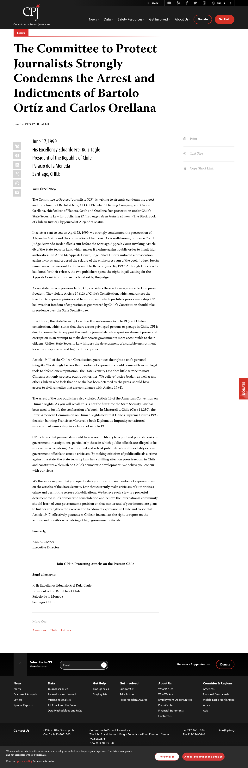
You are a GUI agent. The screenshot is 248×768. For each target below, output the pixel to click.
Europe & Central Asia (216, 694)
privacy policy (24, 761)
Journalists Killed (58, 689)
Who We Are (165, 694)
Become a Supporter (191, 664)
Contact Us (164, 716)
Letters (21, 33)
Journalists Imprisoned (62, 694)
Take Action (127, 694)
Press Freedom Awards (133, 699)
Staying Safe (100, 694)
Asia (205, 710)
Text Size (196, 154)
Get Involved (129, 683)
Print (193, 139)
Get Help (225, 19)
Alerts (17, 689)
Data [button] (107, 19)
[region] (124, 757)
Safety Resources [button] (130, 19)
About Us (165, 683)
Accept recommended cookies (203, 756)
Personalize (166, 756)
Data (51, 683)
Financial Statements (171, 710)
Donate (203, 19)
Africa (206, 705)
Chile (53, 630)
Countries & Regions (217, 683)
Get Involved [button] (158, 19)
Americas (39, 630)
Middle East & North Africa (218, 699)
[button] (230, 3)
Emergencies (101, 689)
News (18, 683)
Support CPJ (127, 689)
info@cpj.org (226, 730)
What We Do (165, 689)
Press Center (166, 705)
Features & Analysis (25, 694)
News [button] (93, 19)
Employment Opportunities (175, 699)
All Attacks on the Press (62, 705)
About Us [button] (181, 19)
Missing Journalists (59, 699)
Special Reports (23, 705)
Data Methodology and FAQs (65, 710)
